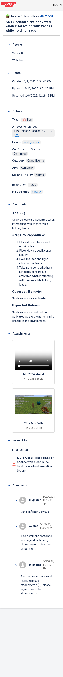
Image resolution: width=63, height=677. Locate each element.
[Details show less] (9, 111)
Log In (57, 5)
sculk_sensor (31, 142)
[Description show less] (9, 204)
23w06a (36, 192)
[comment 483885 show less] (15, 526)
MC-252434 (46, 16)
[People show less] (9, 44)
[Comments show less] (9, 485)
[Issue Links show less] (9, 440)
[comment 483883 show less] (15, 564)
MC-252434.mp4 (33, 374)
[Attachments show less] (9, 333)
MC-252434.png (33, 422)
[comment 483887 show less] (15, 500)
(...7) (16, 135)
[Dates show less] (9, 73)
